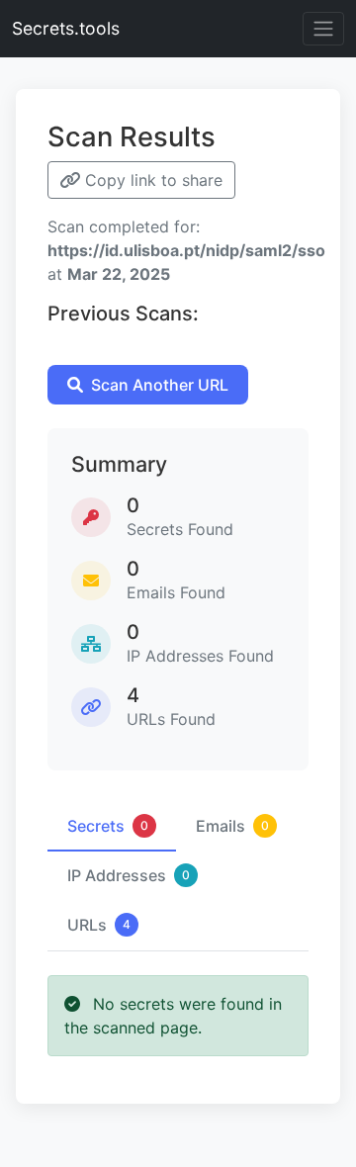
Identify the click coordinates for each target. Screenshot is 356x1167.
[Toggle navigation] (323, 28)
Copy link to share (151, 180)
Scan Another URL (159, 385)
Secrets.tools (66, 28)
